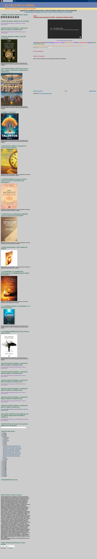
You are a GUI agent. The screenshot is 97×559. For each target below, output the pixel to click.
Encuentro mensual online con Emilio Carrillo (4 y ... (12, 456)
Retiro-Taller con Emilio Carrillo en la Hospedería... (11, 450)
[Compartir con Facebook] (53, 47)
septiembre (5, 440)
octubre (4, 439)
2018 (3, 466)
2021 (3, 462)
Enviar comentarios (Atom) (45, 93)
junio (4, 443)
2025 (3, 434)
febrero (4, 459)
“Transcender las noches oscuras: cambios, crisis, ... (12, 447)
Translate (10, 548)
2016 (3, 468)
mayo (4, 444)
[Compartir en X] (51, 47)
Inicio (66, 91)
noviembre (5, 438)
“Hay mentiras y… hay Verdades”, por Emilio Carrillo (12, 448)
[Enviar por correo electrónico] (48, 47)
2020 (3, 463)
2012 (3, 472)
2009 (3, 476)
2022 (3, 461)
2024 (3, 435)
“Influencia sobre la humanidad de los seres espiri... (12, 446)
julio (4, 442)
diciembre (5, 437)
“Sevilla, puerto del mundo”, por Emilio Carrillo (11, 451)
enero (4, 460)
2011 (3, 473)
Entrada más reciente (38, 91)
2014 (3, 470)
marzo (4, 458)
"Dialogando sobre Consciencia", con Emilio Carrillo (12, 452)
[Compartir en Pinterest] (54, 47)
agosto (4, 441)
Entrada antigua (92, 91)
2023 (3, 436)
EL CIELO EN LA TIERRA (20, 5)
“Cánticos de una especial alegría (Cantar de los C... (12, 454)
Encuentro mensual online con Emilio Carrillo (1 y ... (12, 445)
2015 (3, 469)
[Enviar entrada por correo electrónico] (47, 47)
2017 (3, 467)
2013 (3, 471)
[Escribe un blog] (50, 47)
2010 (3, 475)
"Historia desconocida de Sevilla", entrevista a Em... (12, 449)
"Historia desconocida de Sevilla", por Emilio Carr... (12, 453)
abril (4, 457)
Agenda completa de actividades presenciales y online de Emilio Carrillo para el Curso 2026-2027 (48, 12)
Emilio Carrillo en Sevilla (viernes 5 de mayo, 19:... (12, 455)
